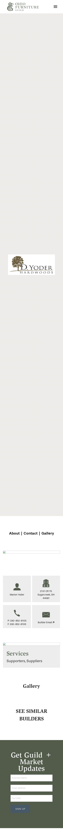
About (14, 533)
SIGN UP (20, 809)
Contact (31, 533)
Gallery (47, 533)
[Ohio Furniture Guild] (23, 6)
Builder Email (45, 622)
